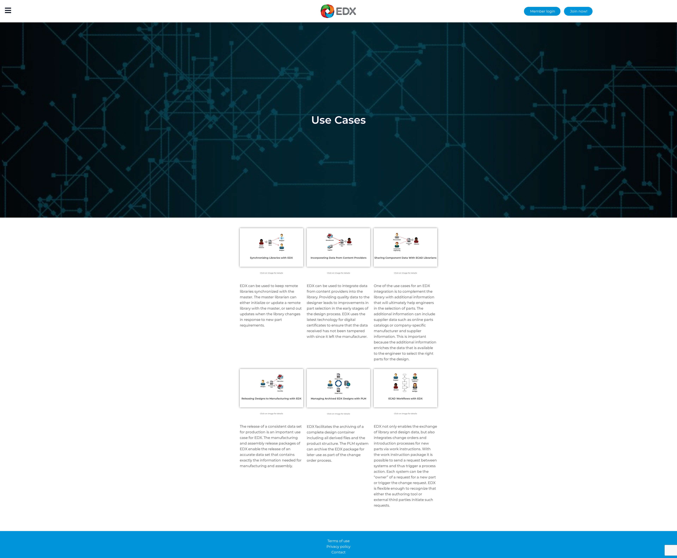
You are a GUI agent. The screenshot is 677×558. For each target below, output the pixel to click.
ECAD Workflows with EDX (405, 398)
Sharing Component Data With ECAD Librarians (405, 257)
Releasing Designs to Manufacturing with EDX (271, 398)
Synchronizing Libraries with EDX (271, 257)
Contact (338, 552)
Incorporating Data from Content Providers (338, 257)
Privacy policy (338, 546)
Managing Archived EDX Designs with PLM (338, 398)
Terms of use (338, 541)
